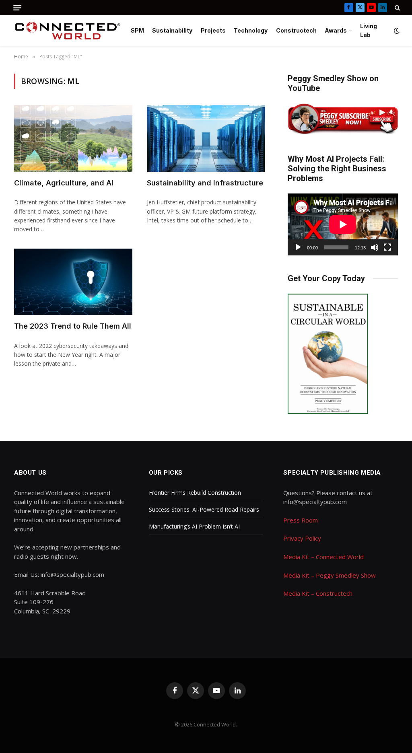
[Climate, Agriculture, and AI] (73, 138)
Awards (336, 30)
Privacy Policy (302, 538)
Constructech (296, 30)
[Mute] (375, 247)
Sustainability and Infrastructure (205, 183)
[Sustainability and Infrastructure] (206, 138)
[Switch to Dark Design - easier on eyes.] (396, 30)
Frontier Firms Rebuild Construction (195, 492)
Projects (213, 30)
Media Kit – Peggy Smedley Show (329, 575)
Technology (251, 30)
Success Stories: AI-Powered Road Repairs (204, 509)
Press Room (300, 520)
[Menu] (17, 8)
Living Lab (368, 30)
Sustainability (172, 30)
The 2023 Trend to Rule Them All (72, 326)
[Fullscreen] (387, 247)
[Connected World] (68, 30)
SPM (137, 30)
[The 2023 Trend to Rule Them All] (73, 282)
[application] (343, 224)
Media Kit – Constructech (317, 593)
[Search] (396, 7)
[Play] (298, 247)
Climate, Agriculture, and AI (63, 183)
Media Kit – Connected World (323, 557)
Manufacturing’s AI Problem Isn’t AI (194, 526)
